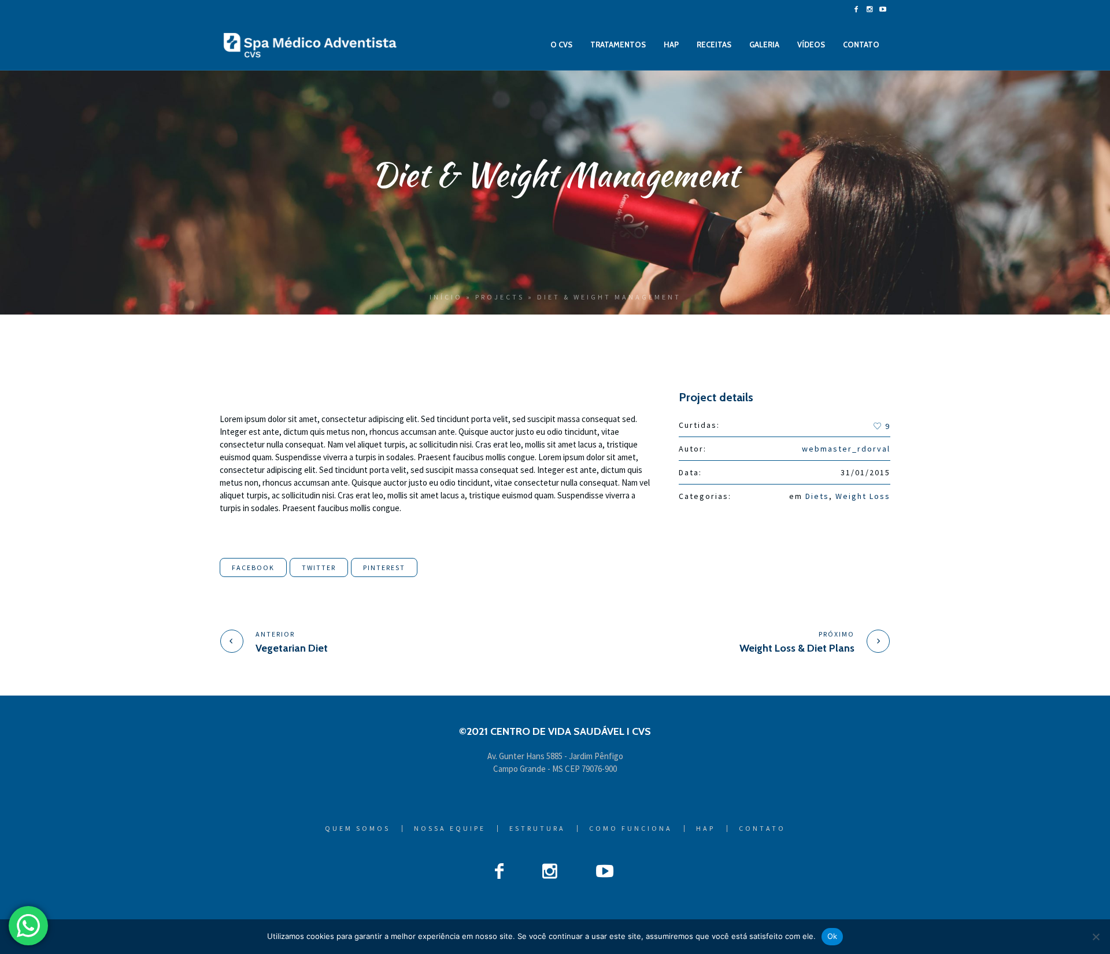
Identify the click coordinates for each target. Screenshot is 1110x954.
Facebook (253, 567)
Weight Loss (862, 496)
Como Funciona (630, 828)
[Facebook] (856, 9)
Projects (499, 297)
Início (446, 297)
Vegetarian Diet (292, 648)
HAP (705, 828)
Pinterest (384, 567)
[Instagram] (869, 9)
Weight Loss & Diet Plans (796, 648)
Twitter (319, 567)
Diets (817, 496)
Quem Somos (357, 828)
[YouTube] (883, 9)
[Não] (1095, 936)
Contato (762, 828)
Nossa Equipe (450, 828)
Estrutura (537, 828)
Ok (832, 936)
